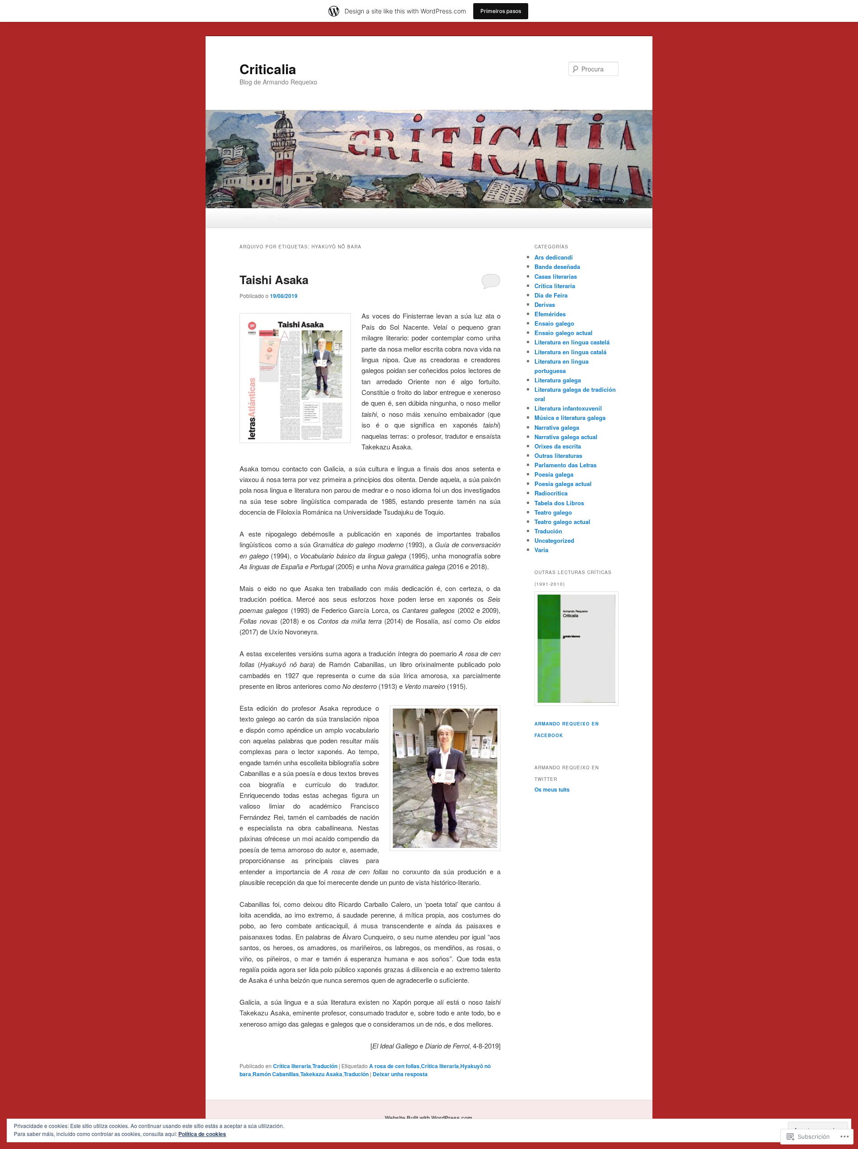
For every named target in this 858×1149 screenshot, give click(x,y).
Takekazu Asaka (321, 1074)
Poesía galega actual (563, 483)
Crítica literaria (292, 1066)
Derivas (544, 304)
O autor (279, 218)
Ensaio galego (554, 323)
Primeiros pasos (500, 11)
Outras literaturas (558, 455)
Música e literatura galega (570, 417)
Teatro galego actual (562, 521)
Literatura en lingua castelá (572, 342)
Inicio (249, 218)
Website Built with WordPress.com (428, 1118)
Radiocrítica (551, 493)
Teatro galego (553, 512)
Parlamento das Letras (565, 465)
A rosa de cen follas (394, 1066)
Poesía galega (553, 474)
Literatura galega (557, 380)
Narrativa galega (556, 427)
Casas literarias (555, 276)
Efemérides (550, 314)
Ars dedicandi (553, 257)
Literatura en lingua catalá (570, 352)
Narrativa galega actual (565, 436)
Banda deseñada (557, 266)
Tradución (324, 1066)
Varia (541, 549)
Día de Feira (551, 295)
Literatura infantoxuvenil (568, 408)
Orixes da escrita (557, 446)
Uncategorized (554, 540)
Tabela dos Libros (559, 503)
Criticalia (268, 68)
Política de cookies (202, 1134)
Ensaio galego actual (563, 332)
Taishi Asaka (274, 279)
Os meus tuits (552, 789)
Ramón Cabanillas (275, 1074)
